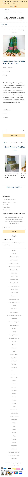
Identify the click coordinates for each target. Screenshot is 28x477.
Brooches (14, 400)
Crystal (14, 341)
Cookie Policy (6, 209)
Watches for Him (14, 413)
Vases (14, 383)
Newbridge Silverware (14, 286)
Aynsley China (14, 276)
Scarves (14, 429)
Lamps (14, 380)
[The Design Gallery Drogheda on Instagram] (15, 236)
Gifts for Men (14, 361)
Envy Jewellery (14, 260)
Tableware (14, 374)
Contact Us (5, 204)
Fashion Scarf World (14, 299)
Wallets (14, 442)
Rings (14, 406)
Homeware (14, 273)
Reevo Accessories (8, 67)
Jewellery (14, 253)
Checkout (19, 12)
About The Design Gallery (9, 199)
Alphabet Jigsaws (14, 325)
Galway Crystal (14, 282)
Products (9, 29)
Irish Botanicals (14, 312)
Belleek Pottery (14, 279)
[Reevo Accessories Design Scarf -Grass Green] (14, 46)
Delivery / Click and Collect (9, 202)
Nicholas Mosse (14, 289)
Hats (14, 426)
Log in (7, 12)
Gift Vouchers (14, 458)
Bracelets (14, 393)
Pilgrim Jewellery (14, 269)
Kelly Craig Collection (14, 302)
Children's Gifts (14, 354)
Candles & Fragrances (14, 338)
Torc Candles (14, 318)
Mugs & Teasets (14, 377)
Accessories (14, 296)
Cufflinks (14, 403)
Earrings (14, 396)
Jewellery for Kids (14, 416)
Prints (14, 351)
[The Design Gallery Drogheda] (14, 18)
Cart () (13, 12)
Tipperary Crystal (14, 292)
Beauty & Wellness (14, 335)
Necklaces (14, 390)
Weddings (14, 364)
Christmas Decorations (14, 455)
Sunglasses (14, 445)
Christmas (14, 449)
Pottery (14, 344)
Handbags (14, 439)
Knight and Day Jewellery (14, 266)
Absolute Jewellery (14, 256)
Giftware (14, 305)
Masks (14, 423)
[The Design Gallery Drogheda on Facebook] (13, 236)
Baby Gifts (14, 357)
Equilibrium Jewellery (14, 263)
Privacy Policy (6, 207)
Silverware (14, 370)
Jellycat (14, 328)
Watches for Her (14, 410)
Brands (14, 250)
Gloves (14, 432)
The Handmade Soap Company (14, 315)
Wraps (14, 436)
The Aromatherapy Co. (14, 322)
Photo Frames (14, 348)
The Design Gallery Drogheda (16, 463)
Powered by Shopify (14, 465)
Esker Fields (14, 309)
